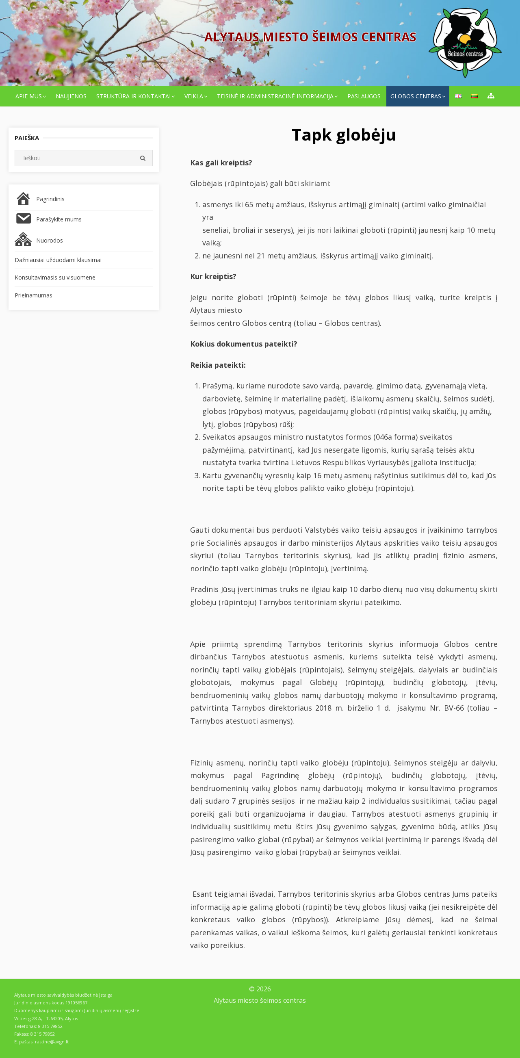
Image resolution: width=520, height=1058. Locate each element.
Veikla (193, 96)
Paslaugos (364, 96)
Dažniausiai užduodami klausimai (58, 260)
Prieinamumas (33, 295)
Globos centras (415, 96)
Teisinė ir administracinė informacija (275, 96)
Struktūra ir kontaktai (133, 96)
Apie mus (28, 96)
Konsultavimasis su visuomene (55, 277)
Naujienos (71, 96)
